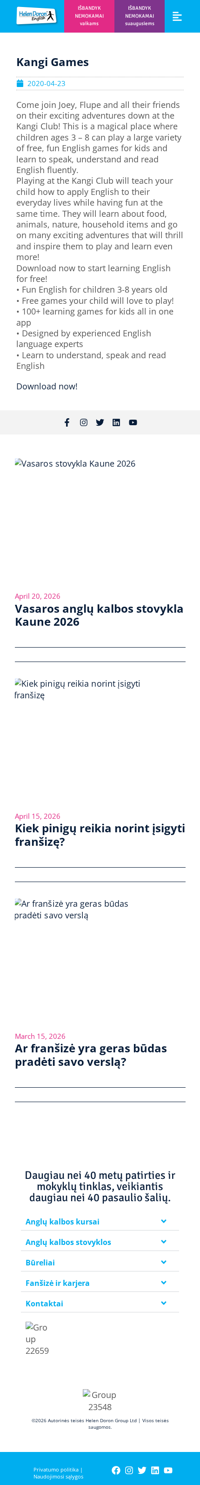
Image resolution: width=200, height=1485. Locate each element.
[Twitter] (100, 422)
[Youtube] (133, 422)
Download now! (48, 386)
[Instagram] (83, 422)
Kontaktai (44, 1303)
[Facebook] (116, 1470)
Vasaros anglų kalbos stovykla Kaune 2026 (99, 615)
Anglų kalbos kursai (63, 1222)
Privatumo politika (56, 1469)
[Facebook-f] (67, 422)
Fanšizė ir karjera (58, 1283)
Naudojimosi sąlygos (58, 1476)
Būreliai (40, 1263)
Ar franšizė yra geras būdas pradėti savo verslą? (91, 1054)
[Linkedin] (116, 422)
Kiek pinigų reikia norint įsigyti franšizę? (100, 834)
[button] (177, 16)
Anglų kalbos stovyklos (68, 1242)
